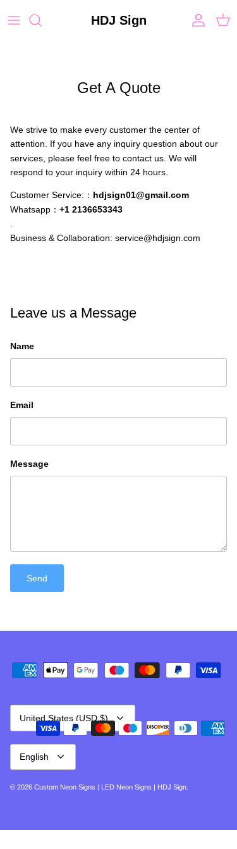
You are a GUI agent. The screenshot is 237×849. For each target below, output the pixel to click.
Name (22, 346)
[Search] (42, 20)
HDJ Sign (171, 787)
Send (37, 578)
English (34, 757)
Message (29, 464)
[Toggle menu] (14, 20)
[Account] (195, 20)
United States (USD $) (64, 718)
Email (21, 405)
